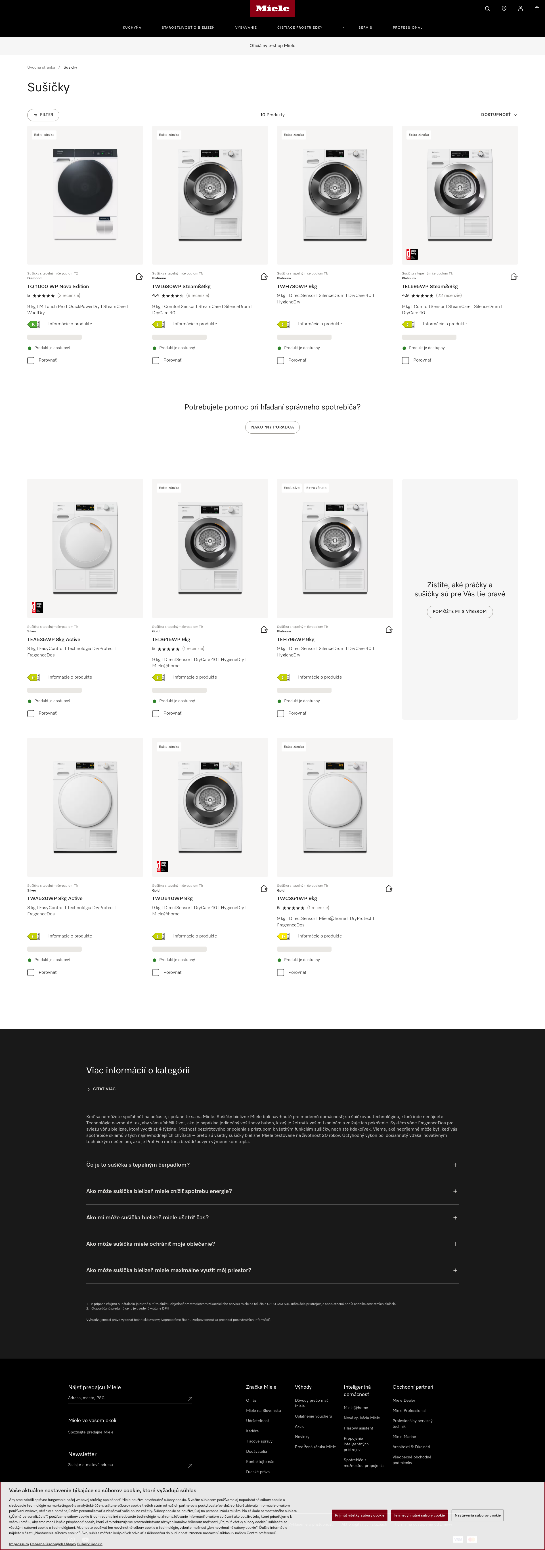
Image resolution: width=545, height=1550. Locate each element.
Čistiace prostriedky (299, 27)
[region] (272, 1516)
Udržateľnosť (257, 1421)
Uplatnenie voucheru (313, 1416)
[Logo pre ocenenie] (412, 254)
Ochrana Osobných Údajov (53, 1544)
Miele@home (356, 1408)
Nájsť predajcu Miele (94, 1387)
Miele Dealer (404, 1401)
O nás (251, 1401)
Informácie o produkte (70, 324)
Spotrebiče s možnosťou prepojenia (363, 1463)
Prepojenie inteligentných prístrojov (356, 1444)
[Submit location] (190, 1399)
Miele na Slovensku (263, 1411)
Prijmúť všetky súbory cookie (360, 1515)
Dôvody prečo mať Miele (311, 1403)
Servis (365, 27)
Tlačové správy (259, 1441)
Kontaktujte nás (260, 1462)
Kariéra (252, 1431)
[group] (85, 246)
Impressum (19, 1544)
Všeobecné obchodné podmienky (412, 1460)
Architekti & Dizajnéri (411, 1447)
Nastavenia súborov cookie (478, 1515)
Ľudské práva (258, 1472)
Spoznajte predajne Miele (91, 1432)
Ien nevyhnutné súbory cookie (419, 1515)
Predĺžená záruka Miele (315, 1447)
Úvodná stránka (41, 67)
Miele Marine (404, 1437)
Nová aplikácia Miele (362, 1418)
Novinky (302, 1437)
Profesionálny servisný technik (413, 1424)
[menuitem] (135, 27)
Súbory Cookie (89, 1544)
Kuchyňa (132, 27)
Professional (407, 27)
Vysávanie (246, 27)
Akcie (300, 1427)
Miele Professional (409, 1411)
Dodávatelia (256, 1452)
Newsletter (82, 1454)
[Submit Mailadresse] (190, 1466)
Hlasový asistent (358, 1428)
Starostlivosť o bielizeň (188, 27)
